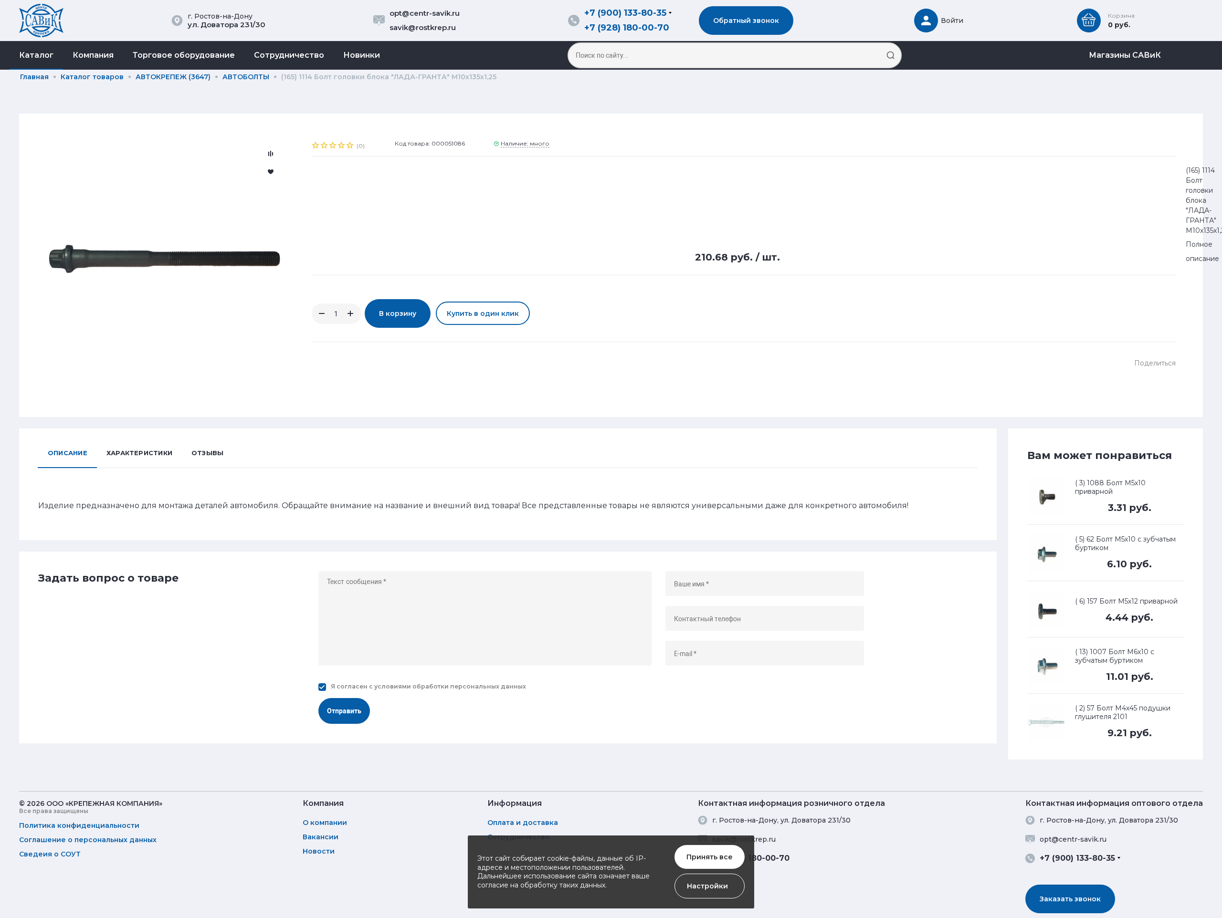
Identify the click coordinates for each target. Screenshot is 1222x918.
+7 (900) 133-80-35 (625, 13)
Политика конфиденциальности (79, 825)
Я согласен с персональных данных (428, 686)
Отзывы (207, 453)
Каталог (36, 55)
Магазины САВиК (1125, 55)
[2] (324, 146)
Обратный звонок (746, 20)
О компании (325, 822)
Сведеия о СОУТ (50, 854)
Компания (93, 55)
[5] (350, 146)
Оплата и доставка (522, 822)
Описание (67, 453)
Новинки (361, 55)
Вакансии (320, 837)
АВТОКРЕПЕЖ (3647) (173, 77)
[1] (316, 146)
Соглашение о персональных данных (88, 839)
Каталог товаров (92, 77)
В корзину (397, 313)
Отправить (344, 711)
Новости (319, 851)
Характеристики (139, 453)
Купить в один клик (483, 313)
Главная (34, 77)
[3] (333, 146)
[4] (341, 146)
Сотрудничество (289, 55)
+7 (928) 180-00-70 (626, 27)
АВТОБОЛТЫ (245, 77)
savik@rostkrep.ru (423, 27)
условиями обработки (411, 686)
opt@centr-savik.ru (425, 13)
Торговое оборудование (184, 55)
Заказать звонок (1070, 899)
